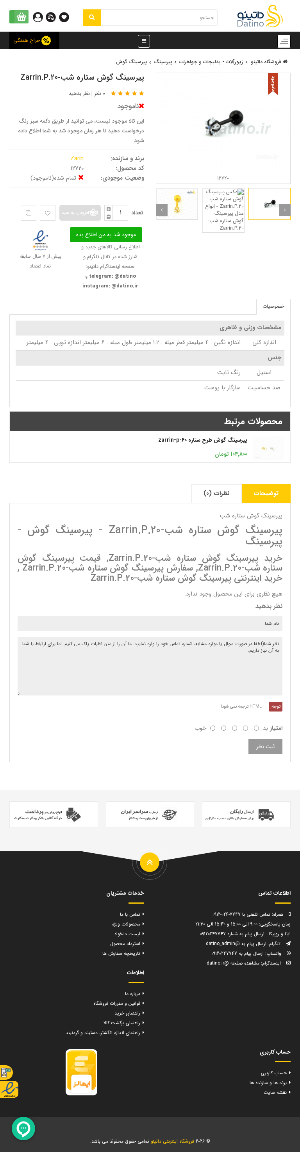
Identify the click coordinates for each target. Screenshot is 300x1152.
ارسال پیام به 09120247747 (237, 953)
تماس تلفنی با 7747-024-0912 (241, 914)
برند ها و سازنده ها (268, 1082)
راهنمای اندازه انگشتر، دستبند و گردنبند (103, 1032)
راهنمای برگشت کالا (122, 1023)
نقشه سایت (275, 1092)
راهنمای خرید (127, 1013)
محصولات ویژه (126, 924)
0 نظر (99, 93)
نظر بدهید (79, 93)
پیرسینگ (163, 62)
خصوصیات (273, 306)
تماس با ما (130, 914)
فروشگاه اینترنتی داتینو (172, 1141)
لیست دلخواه (127, 934)
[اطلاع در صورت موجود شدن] (106, 234)
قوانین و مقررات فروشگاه (116, 1003)
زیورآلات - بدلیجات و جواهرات (211, 62)
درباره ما (132, 993)
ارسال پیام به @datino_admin (236, 943)
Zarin (78, 158)
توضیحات (266, 493)
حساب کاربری (274, 1073)
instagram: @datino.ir (110, 286)
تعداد (137, 213)
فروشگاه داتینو (267, 62)
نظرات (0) (217, 493)
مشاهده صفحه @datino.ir (233, 963)
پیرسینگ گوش (131, 62)
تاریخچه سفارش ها (121, 953)
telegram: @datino (112, 276)
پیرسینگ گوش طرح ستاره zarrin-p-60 (202, 440)
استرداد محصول (125, 943)
